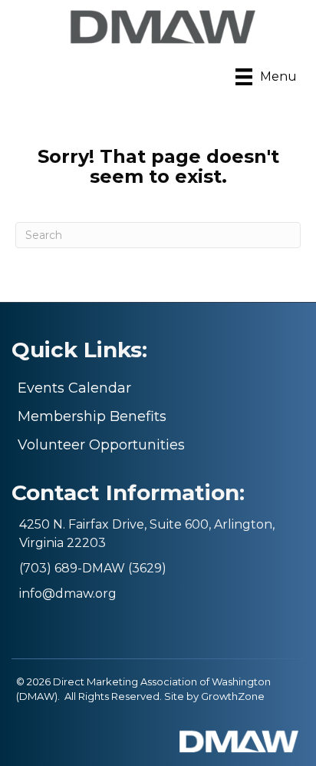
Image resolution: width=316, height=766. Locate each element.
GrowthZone (233, 696)
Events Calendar (74, 388)
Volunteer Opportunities (101, 444)
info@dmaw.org (68, 593)
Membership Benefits (92, 416)
